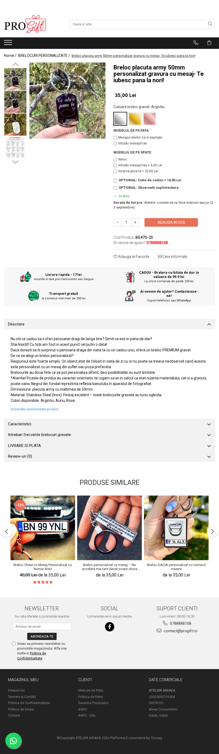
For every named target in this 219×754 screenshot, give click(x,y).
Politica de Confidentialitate (29, 703)
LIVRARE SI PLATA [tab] (24, 445)
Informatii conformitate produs (34, 409)
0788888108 (180, 623)
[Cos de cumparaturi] (209, 42)
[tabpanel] (67, 100)
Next (15, 161)
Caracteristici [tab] (19, 424)
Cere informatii (174, 256)
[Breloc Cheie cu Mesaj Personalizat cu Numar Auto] (42, 528)
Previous (15, 65)
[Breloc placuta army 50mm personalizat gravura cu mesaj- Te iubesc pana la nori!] (67, 100)
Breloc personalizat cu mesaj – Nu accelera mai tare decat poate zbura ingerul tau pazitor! (109, 567)
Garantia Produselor (93, 703)
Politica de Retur (90, 697)
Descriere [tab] (16, 324)
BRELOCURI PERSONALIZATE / (44, 55)
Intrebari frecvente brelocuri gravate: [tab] (40, 434)
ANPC (82, 709)
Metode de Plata (90, 690)
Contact (14, 715)
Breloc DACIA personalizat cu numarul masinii (176, 567)
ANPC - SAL (87, 715)
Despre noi (16, 690)
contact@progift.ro (180, 631)
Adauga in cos (171, 222)
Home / (10, 55)
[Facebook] (109, 626)
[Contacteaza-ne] (196, 42)
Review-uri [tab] (20, 456)
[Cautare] (210, 24)
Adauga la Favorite (133, 256)
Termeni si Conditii (22, 697)
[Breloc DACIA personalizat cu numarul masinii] (176, 528)
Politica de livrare (21, 709)
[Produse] (8, 44)
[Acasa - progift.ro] (30, 24)
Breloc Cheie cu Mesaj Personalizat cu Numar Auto (43, 567)
